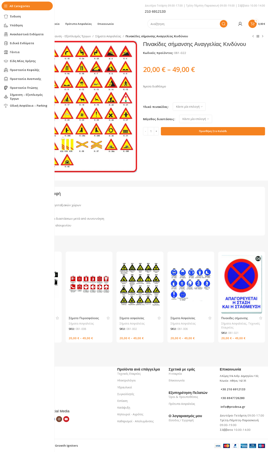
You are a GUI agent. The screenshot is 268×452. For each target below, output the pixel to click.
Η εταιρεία (175, 373)
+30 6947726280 (232, 398)
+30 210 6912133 (232, 389)
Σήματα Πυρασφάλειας (84, 318)
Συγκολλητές (125, 394)
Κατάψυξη (123, 407)
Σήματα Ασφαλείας (108, 36)
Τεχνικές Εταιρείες (129, 373)
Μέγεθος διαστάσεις (158, 119)
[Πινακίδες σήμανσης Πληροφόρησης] (241, 284)
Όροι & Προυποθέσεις (183, 397)
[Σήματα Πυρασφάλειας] (89, 284)
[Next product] (262, 36)
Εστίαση (122, 401)
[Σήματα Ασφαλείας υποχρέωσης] (190, 284)
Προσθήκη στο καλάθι (213, 131)
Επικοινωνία (176, 380)
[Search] (223, 24)
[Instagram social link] (59, 419)
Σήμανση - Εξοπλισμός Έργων (70, 36)
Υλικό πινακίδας (155, 107)
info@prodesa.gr (232, 407)
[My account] (240, 24)
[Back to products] (258, 36)
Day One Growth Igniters (60, 445)
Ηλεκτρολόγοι (126, 380)
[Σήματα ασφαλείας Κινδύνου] (139, 284)
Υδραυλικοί (124, 387)
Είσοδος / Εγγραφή (181, 420)
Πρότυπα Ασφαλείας (182, 404)
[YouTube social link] (66, 419)
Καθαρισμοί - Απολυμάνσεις (135, 421)
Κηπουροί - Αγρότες (130, 414)
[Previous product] (253, 36)
